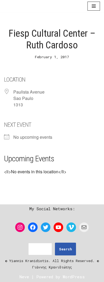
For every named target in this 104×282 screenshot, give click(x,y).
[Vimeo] (71, 227)
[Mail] (84, 227)
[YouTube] (58, 227)
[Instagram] (20, 227)
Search (65, 249)
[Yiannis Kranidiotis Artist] (20, 6)
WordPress (74, 276)
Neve (24, 276)
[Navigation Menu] (93, 6)
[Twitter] (45, 227)
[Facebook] (33, 227)
